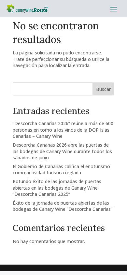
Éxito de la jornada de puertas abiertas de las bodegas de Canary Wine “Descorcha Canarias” (62, 206)
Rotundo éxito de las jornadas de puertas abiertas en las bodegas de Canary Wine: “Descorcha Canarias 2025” (57, 187)
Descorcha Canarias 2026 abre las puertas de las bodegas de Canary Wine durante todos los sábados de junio (62, 151)
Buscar (103, 89)
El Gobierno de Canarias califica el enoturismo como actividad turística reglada (61, 169)
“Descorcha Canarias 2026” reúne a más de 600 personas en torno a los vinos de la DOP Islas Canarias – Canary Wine (63, 129)
